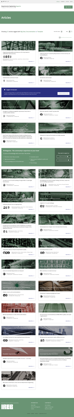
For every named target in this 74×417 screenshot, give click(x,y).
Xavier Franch (23, 206)
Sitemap (28, 413)
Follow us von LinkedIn (63, 156)
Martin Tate (12, 317)
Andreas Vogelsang (29, 206)
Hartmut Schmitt (26, 59)
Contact (32, 408)
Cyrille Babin (49, 57)
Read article (31, 61)
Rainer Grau (12, 184)
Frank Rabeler (12, 361)
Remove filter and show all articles (66, 37)
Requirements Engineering (11, 6)
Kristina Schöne (18, 252)
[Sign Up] (1, 1)
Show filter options (57, 31)
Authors (67, 1)
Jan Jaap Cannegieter (60, 339)
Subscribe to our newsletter (63, 160)
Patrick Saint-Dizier (20, 294)
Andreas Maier (14, 230)
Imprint (32, 413)
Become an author (48, 408)
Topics (69, 7)
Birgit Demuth (56, 252)
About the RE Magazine (35, 407)
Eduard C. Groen (9, 59)
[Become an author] (8, 1)
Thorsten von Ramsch (50, 137)
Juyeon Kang (21, 339)
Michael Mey (12, 80)
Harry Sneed (51, 252)
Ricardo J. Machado (65, 184)
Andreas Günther (24, 252)
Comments (63, 1)
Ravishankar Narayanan (51, 295)
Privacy (36, 413)
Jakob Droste (20, 59)
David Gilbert (51, 205)
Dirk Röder (56, 205)
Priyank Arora (49, 229)
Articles (58, 1)
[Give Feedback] (3, 1)
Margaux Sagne (30, 252)
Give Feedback (47, 405)
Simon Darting (20, 230)
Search (71, 1)
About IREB (33, 405)
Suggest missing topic (63, 93)
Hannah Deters (15, 59)
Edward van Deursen (52, 339)
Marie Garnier (14, 294)
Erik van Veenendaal (13, 385)
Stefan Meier (49, 318)
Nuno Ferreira (59, 184)
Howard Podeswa (13, 140)
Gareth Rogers (12, 115)
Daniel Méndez (17, 206)
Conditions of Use (42, 413)
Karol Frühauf (12, 273)
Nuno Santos (54, 184)
